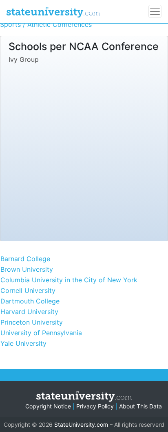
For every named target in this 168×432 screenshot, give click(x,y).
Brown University (26, 269)
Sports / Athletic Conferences (46, 24)
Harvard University (29, 312)
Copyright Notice (48, 406)
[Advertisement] (84, 150)
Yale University (23, 343)
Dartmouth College (30, 301)
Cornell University (27, 290)
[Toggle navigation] (154, 11)
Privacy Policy (95, 406)
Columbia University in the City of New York (68, 280)
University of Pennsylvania (41, 333)
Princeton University (31, 322)
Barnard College (25, 259)
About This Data (140, 406)
